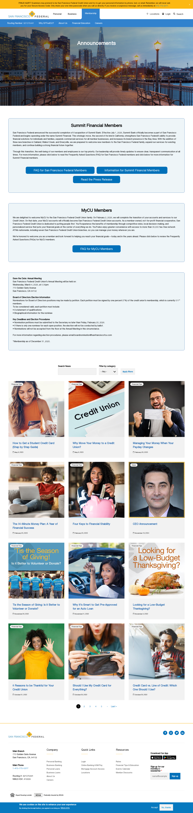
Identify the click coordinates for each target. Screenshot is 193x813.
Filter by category (107, 366)
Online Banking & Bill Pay (91, 765)
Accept (154, 807)
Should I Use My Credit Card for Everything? (92, 687)
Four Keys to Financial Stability (91, 523)
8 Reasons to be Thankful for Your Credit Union (33, 687)
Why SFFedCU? (46, 23)
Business (72, 14)
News (134, 465)
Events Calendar (123, 769)
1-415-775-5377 (20, 768)
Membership (90, 13)
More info (65, 808)
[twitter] (177, 733)
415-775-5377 (162, 6)
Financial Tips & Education (127, 765)
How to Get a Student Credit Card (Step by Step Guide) (33, 445)
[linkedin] (182, 733)
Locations (154, 14)
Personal (57, 14)
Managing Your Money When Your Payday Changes (153, 445)
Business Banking (54, 765)
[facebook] (165, 733)
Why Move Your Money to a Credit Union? (93, 445)
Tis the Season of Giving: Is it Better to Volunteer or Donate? (36, 606)
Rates (118, 761)
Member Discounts (124, 772)
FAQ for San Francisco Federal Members (60, 170)
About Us (63, 23)
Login (168, 14)
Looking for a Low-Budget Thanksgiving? (149, 606)
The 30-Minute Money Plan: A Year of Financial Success (35, 525)
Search (180, 14)
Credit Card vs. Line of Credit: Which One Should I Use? (155, 687)
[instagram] (171, 733)
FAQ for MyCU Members (96, 249)
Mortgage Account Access (93, 769)
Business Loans (53, 772)
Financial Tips (17, 384)
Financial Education (81, 23)
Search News (64, 366)
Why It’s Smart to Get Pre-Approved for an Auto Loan (95, 606)
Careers (98, 23)
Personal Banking (54, 761)
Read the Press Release (96, 179)
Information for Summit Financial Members (132, 170)
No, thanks (166, 807)
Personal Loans (53, 769)
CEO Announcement (145, 523)
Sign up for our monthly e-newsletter (157, 769)
